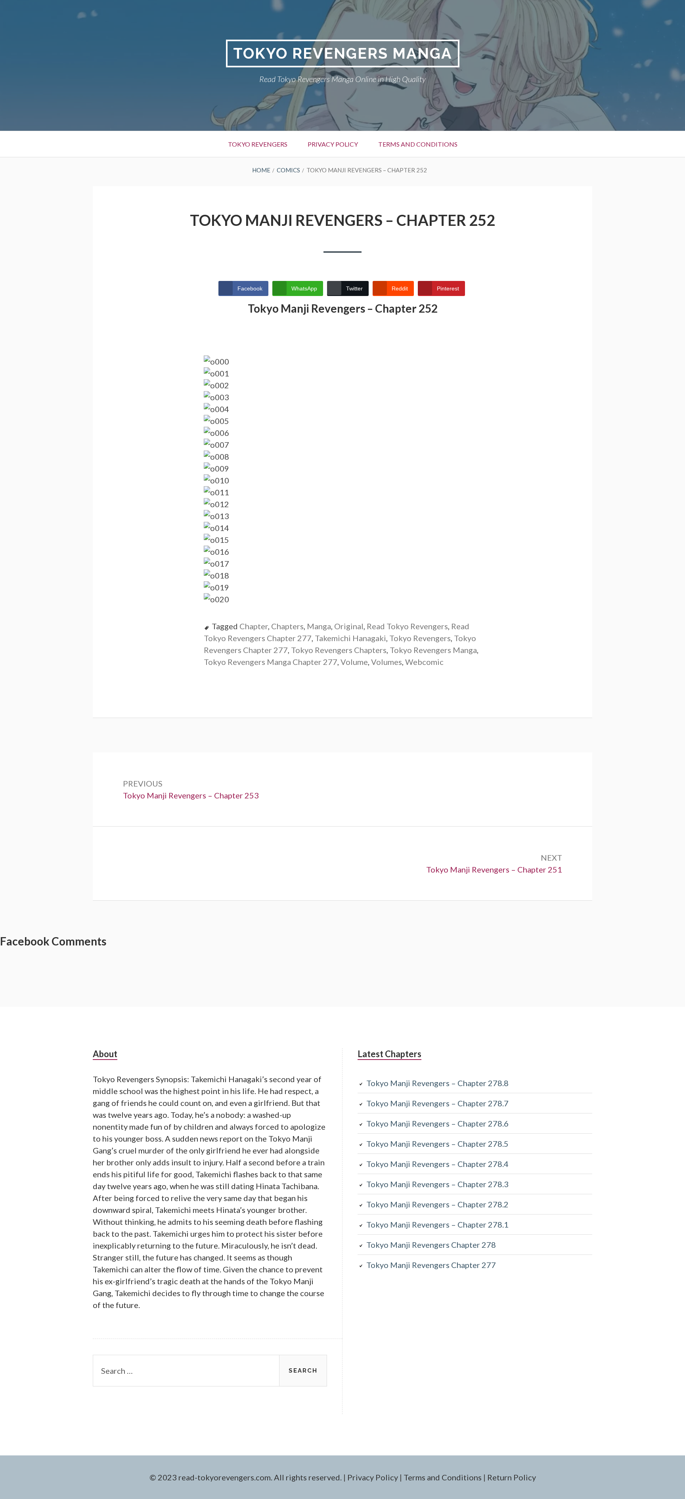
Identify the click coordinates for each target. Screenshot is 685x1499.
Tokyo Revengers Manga (342, 53)
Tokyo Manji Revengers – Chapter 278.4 (437, 1164)
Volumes (386, 661)
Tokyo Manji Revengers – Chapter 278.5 (437, 1143)
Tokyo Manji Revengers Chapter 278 (431, 1244)
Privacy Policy (333, 144)
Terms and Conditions (417, 144)
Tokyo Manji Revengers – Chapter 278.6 (437, 1123)
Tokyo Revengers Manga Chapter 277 (270, 661)
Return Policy (511, 1477)
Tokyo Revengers (257, 144)
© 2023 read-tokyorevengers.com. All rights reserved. (245, 1477)
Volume (354, 661)
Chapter (253, 626)
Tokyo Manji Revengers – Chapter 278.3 (437, 1184)
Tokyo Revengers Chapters (339, 650)
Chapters (287, 626)
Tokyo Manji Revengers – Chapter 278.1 (437, 1224)
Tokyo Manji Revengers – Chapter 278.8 (437, 1083)
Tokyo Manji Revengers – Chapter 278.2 (437, 1204)
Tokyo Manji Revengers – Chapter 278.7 (437, 1103)
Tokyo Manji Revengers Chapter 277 (431, 1265)
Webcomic (424, 661)
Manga (319, 626)
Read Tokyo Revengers (407, 626)
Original (349, 626)
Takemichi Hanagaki (350, 638)
